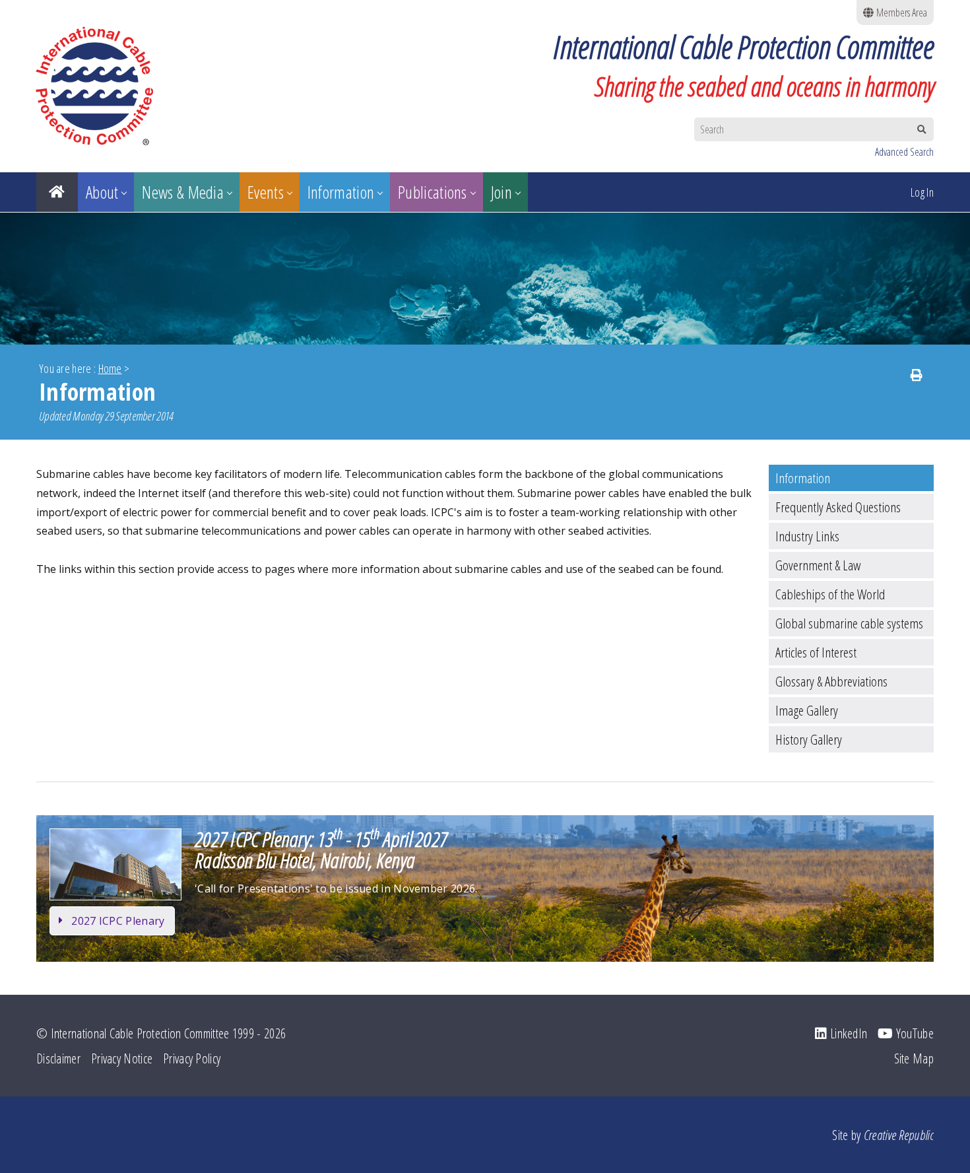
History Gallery (808, 739)
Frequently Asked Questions (838, 507)
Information (340, 192)
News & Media (183, 192)
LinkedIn (847, 1033)
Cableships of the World (830, 594)
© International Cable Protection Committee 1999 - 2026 (161, 1033)
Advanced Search (904, 152)
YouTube (913, 1033)
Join (501, 192)
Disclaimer (58, 1058)
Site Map (914, 1058)
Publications (432, 192)
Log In (922, 192)
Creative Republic (899, 1135)
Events (265, 192)
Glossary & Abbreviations (831, 681)
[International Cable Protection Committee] (101, 86)
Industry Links (807, 536)
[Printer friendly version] (916, 374)
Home (110, 368)
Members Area (900, 12)
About (102, 192)
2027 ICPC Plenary (117, 921)
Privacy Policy (191, 1058)
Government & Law (818, 565)
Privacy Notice (121, 1058)
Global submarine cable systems (849, 623)
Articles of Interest (816, 652)
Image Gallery (806, 710)
